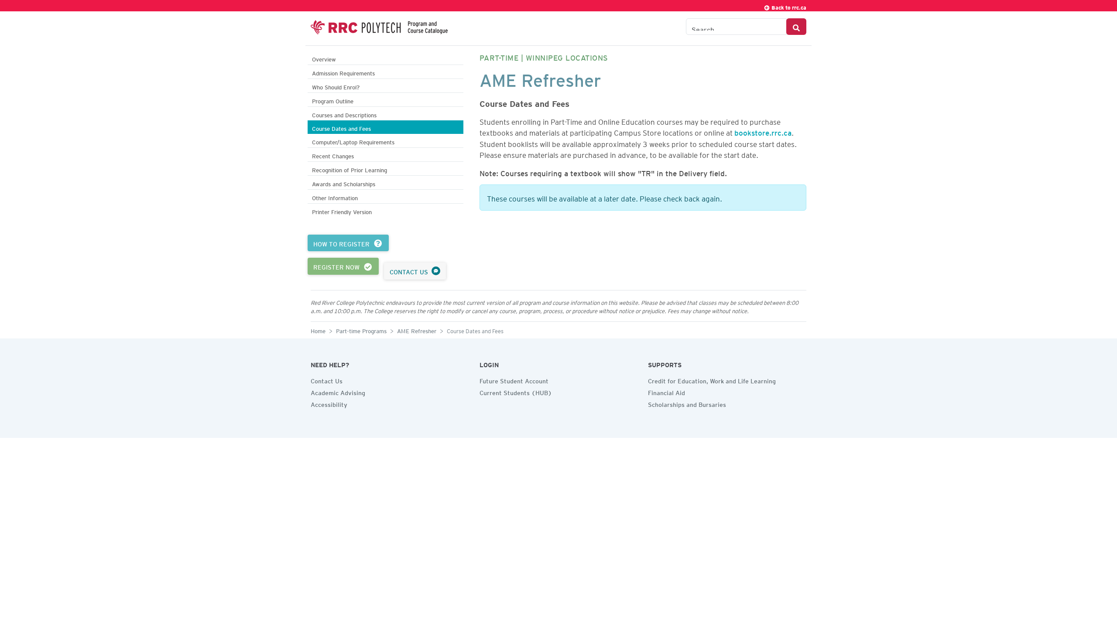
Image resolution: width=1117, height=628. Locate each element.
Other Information (335, 197)
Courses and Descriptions (344, 114)
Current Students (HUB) (516, 391)
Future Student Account (514, 380)
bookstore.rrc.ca (762, 131)
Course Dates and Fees (341, 128)
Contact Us (327, 380)
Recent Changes (333, 155)
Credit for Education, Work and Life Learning (712, 380)
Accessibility (329, 403)
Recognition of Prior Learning (349, 169)
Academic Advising (338, 391)
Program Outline (332, 100)
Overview (324, 58)
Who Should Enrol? (336, 86)
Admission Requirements (343, 72)
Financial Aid (666, 391)
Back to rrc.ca (788, 6)
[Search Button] (796, 26)
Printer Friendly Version (342, 211)
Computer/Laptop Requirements (353, 141)
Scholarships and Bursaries (687, 403)
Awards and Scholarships (343, 183)
